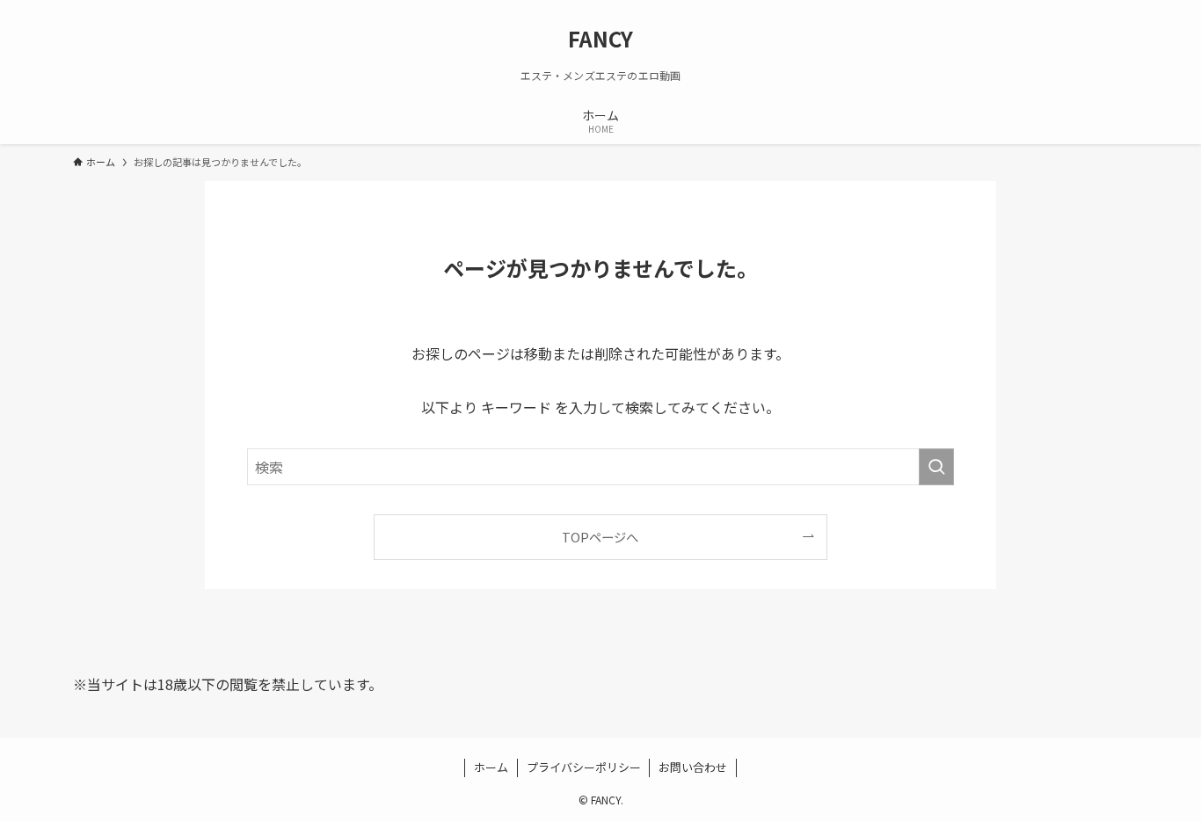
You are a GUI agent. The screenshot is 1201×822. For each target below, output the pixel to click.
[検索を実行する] (936, 466)
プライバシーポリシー (584, 767)
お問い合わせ (693, 767)
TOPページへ (600, 536)
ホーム (491, 767)
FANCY (600, 38)
